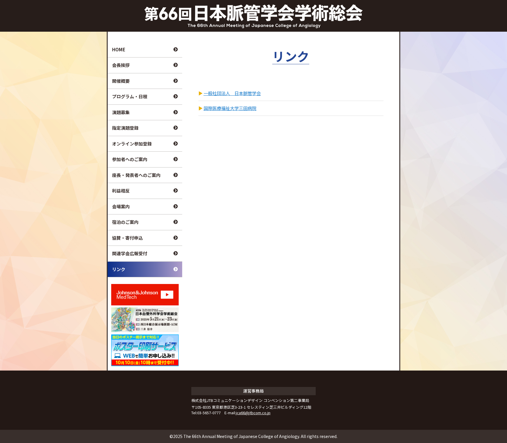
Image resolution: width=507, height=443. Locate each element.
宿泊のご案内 (125, 222)
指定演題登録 (125, 128)
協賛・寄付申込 (127, 238)
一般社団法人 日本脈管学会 (232, 93)
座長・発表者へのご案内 (136, 175)
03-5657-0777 (209, 412)
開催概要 (121, 81)
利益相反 (121, 190)
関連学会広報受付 (129, 253)
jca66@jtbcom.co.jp (253, 412)
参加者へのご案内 (129, 159)
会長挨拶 (121, 65)
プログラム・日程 (129, 96)
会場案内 (121, 206)
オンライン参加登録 (132, 144)
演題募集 (121, 112)
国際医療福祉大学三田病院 (230, 108)
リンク (118, 269)
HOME (118, 49)
